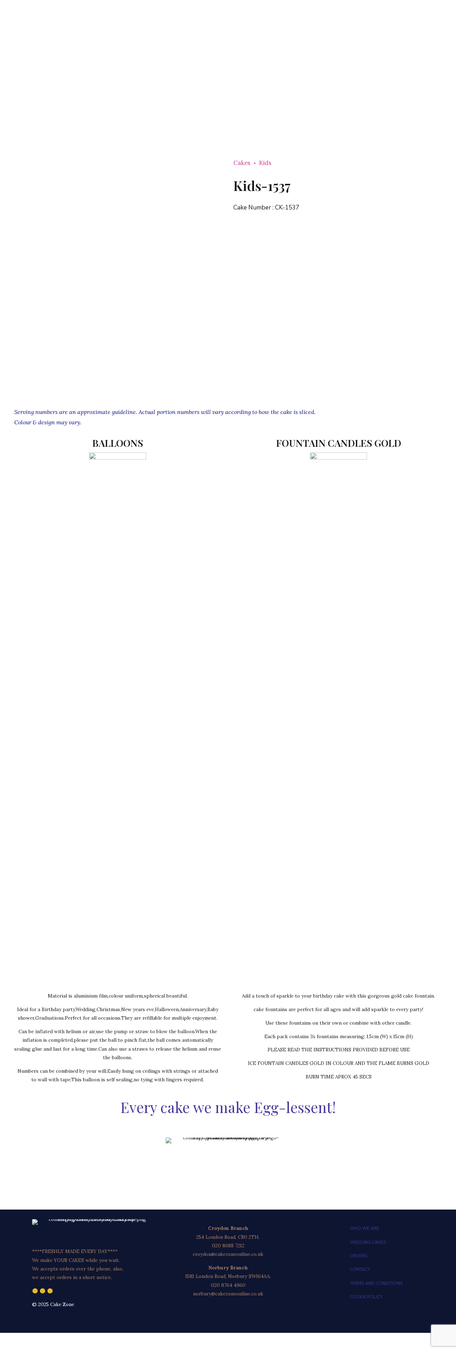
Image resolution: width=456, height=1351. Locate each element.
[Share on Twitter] (437, 381)
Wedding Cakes (368, 1242)
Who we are (364, 1228)
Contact (360, 1269)
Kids (265, 163)
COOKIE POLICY (366, 1297)
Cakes (241, 163)
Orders (359, 1256)
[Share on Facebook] (427, 381)
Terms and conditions (376, 1283)
